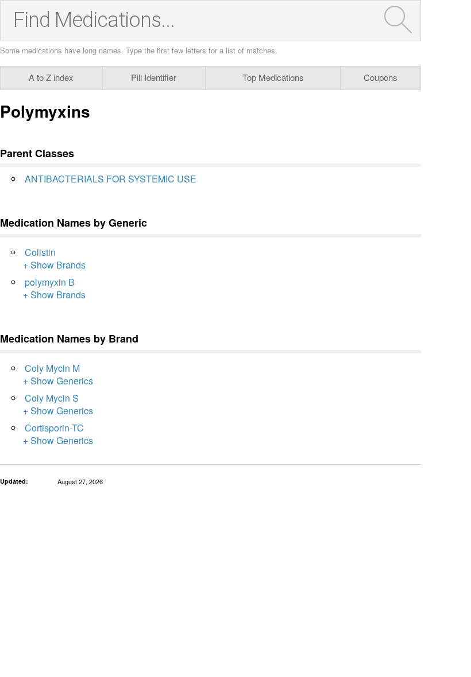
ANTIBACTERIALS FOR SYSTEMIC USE (110, 178)
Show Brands (58, 264)
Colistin (40, 252)
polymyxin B (50, 282)
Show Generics (61, 380)
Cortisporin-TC (54, 427)
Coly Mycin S (52, 397)
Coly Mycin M (52, 368)
